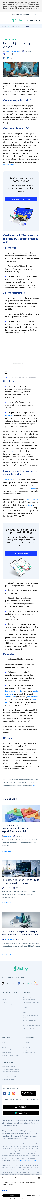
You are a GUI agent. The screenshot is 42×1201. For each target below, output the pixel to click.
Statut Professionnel (28, 1028)
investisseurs (8, 164)
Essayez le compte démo (21, 199)
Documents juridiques (8, 1079)
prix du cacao (32, 696)
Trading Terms (15, 26)
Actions (4, 1045)
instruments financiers (14, 691)
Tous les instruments (29, 999)
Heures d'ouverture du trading (31, 1002)
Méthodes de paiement (8, 1066)
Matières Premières (7, 1050)
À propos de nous (7, 997)
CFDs (34, 785)
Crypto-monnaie (6, 1052)
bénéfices (15, 451)
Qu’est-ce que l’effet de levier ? (31, 1025)
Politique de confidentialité (9, 1077)
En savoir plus (6, 851)
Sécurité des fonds (7, 1005)
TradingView (26, 1045)
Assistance (26, 14)
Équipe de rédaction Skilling (13, 51)
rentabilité (9, 415)
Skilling (4, 26)
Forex (3, 1042)
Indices (4, 1047)
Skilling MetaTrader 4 (29, 1050)
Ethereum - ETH (31, 499)
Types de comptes (28, 997)
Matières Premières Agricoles (10, 1055)
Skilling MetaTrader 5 (29, 1052)
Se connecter (35, 20)
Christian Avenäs (9, 939)
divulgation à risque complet (28, 1160)
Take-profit (7, 480)
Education (25, 1031)
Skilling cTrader (27, 1047)
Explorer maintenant (21, 553)
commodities (10, 696)
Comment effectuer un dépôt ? (10, 1069)
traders (33, 488)
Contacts (4, 1002)
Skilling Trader (27, 1042)
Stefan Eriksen (8, 836)
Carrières (4, 999)
